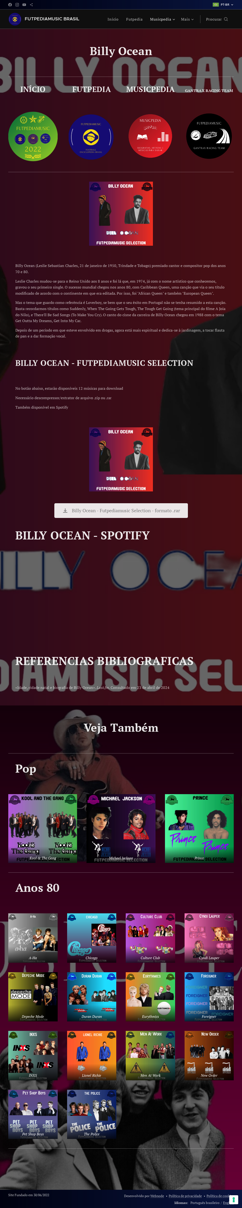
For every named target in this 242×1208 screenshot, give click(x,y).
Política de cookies (220, 1196)
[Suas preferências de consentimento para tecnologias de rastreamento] (233, 1199)
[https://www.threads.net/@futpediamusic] (31, 5)
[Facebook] (10, 5)
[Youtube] (24, 5)
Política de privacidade (185, 1196)
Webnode (157, 1196)
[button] (217, 19)
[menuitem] (114, 19)
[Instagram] (17, 5)
